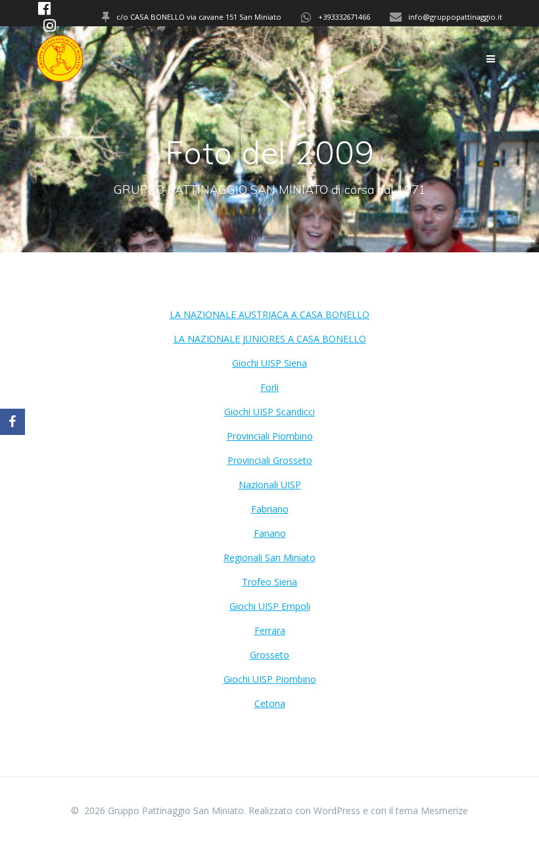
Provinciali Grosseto (269, 460)
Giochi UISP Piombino (269, 679)
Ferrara (269, 630)
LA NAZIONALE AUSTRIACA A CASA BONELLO (269, 314)
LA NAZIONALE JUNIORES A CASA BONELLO (270, 338)
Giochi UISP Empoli (269, 606)
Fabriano (270, 509)
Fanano (270, 533)
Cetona (269, 703)
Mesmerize (444, 810)
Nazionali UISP (270, 484)
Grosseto (269, 655)
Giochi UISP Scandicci (269, 411)
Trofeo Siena (269, 582)
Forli (269, 387)
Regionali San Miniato (269, 557)
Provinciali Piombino (270, 436)
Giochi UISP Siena (269, 363)
